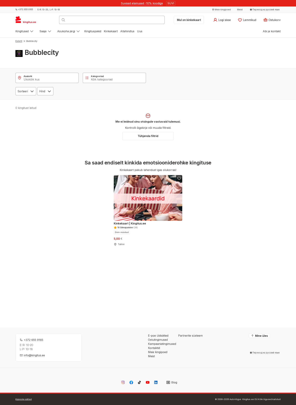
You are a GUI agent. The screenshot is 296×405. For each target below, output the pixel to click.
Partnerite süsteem (190, 335)
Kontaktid (154, 348)
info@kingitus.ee (34, 355)
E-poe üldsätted (158, 335)
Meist (151, 356)
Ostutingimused (158, 339)
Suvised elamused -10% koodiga (142, 3)
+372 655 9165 (33, 340)
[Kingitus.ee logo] (27, 21)
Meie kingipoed (157, 352)
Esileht (18, 41)
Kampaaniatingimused (162, 344)
